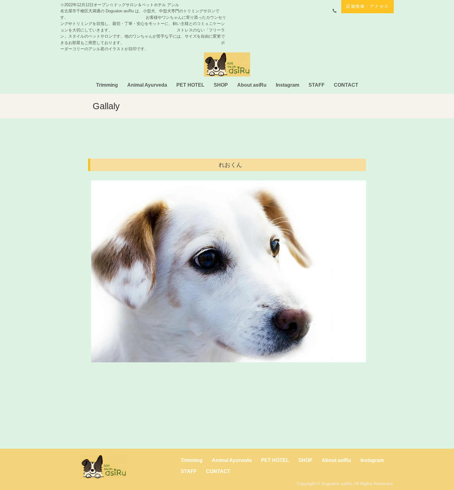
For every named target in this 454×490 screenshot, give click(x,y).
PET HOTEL (190, 85)
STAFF (317, 85)
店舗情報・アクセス (367, 6)
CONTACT (346, 85)
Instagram (287, 85)
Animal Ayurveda (147, 85)
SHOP (221, 85)
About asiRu (252, 85)
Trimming (107, 85)
